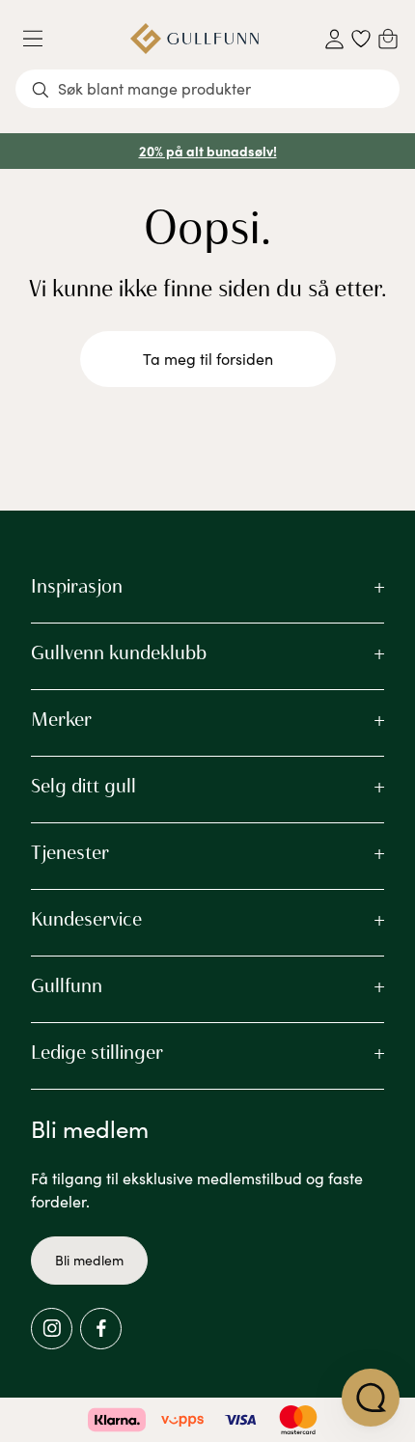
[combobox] (207, 88)
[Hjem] (194, 38)
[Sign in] (334, 39)
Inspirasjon (77, 585)
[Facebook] (101, 1329)
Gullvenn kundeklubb (119, 652)
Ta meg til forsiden (208, 358)
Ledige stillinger (97, 1052)
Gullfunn (66, 985)
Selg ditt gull (83, 785)
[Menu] (40, 38)
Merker (61, 719)
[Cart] (388, 38)
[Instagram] (52, 1329)
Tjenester (70, 852)
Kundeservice (86, 918)
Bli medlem (89, 1260)
